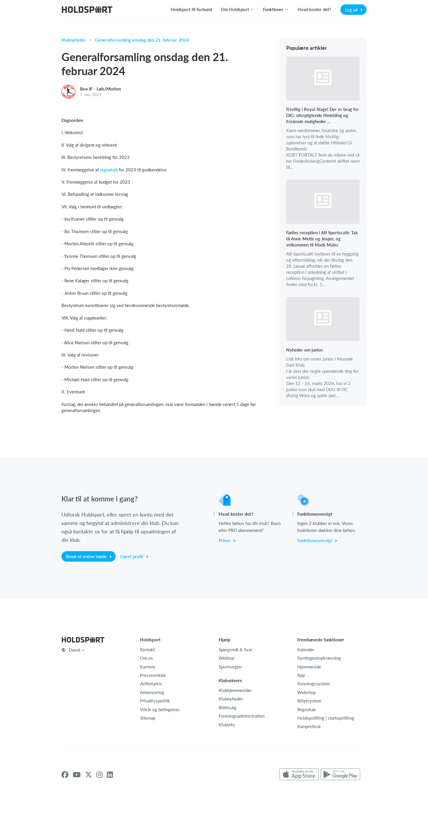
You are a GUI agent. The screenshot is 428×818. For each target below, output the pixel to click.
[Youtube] (77, 774)
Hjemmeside (309, 666)
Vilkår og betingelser (160, 709)
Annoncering (152, 692)
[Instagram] (99, 774)
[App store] (299, 775)
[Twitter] (88, 774)
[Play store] (340, 775)
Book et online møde (87, 556)
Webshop (306, 692)
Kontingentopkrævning (319, 658)
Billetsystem (309, 700)
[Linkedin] (110, 774)
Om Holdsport (235, 9)
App (301, 675)
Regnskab (306, 709)
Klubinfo (227, 724)
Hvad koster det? (314, 9)
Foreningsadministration (241, 715)
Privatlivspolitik (155, 700)
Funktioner (273, 9)
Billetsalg (227, 707)
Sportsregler (230, 666)
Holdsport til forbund (191, 9)
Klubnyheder (73, 39)
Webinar (227, 658)
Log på (352, 9)
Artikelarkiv (151, 683)
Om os (146, 658)
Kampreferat (309, 726)
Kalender (305, 649)
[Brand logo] (87, 10)
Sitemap (147, 718)
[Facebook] (64, 774)
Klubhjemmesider (235, 690)
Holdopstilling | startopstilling (325, 718)
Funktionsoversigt (315, 540)
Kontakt (147, 649)
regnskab (109, 169)
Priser (225, 540)
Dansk (75, 649)
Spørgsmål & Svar (235, 649)
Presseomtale (153, 675)
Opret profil (132, 556)
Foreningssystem (313, 683)
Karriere (147, 666)
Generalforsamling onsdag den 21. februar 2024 (142, 39)
